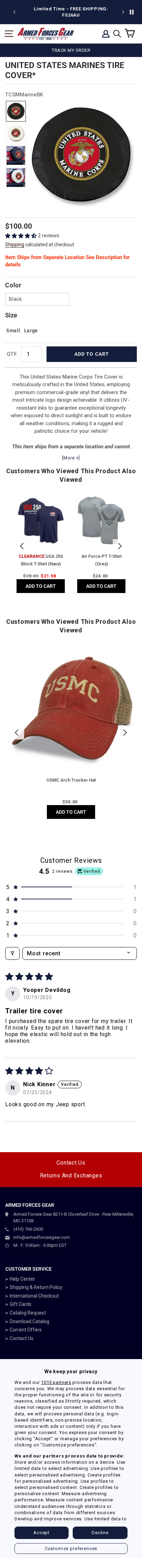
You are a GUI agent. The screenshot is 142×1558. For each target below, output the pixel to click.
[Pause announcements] (131, 12)
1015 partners (56, 1382)
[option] (71, 12)
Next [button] (119, 546)
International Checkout (34, 1296)
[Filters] (12, 953)
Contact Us (71, 1162)
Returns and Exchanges (71, 1175)
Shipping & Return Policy (36, 1287)
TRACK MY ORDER (71, 50)
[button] (21, 235)
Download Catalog (29, 1321)
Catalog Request (28, 1313)
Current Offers (26, 1329)
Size (11, 315)
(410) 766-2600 (28, 1229)
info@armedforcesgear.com (41, 1237)
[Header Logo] (45, 34)
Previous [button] (22, 546)
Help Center (22, 1279)
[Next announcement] (123, 12)
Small (13, 330)
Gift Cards (20, 1304)
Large (31, 330)
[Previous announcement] (14, 12)
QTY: (12, 354)
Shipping (14, 244)
